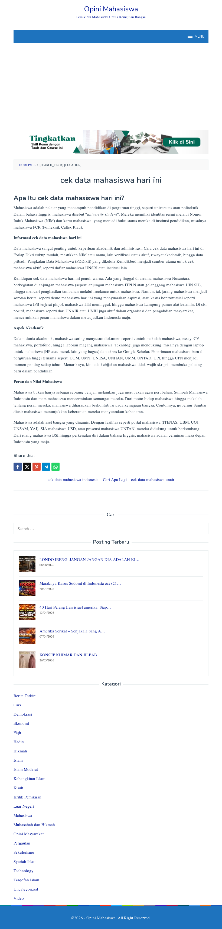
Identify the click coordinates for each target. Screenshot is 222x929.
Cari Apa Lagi (115, 479)
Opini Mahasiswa (111, 9)
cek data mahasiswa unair (152, 479)
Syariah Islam (25, 861)
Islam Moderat (26, 769)
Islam (18, 760)
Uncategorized (26, 889)
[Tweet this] (27, 467)
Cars (17, 704)
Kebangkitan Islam (29, 778)
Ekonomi (21, 723)
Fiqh (17, 732)
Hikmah (20, 750)
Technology (24, 870)
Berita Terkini (25, 695)
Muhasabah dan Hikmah (34, 824)
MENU (199, 36)
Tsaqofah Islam (26, 879)
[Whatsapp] (55, 467)
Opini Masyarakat (29, 833)
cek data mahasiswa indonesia (73, 479)
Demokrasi (23, 714)
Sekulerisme (24, 852)
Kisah (18, 787)
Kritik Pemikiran (27, 797)
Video (19, 898)
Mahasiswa (23, 815)
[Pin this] (36, 467)
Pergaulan (22, 843)
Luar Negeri (24, 806)
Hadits (19, 741)
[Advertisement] (111, 84)
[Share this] (18, 467)
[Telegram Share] (46, 467)
